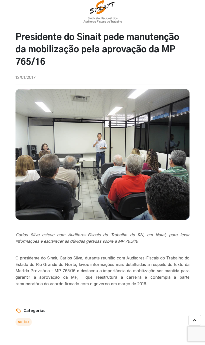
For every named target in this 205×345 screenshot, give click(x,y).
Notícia (23, 321)
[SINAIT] (102, 11)
